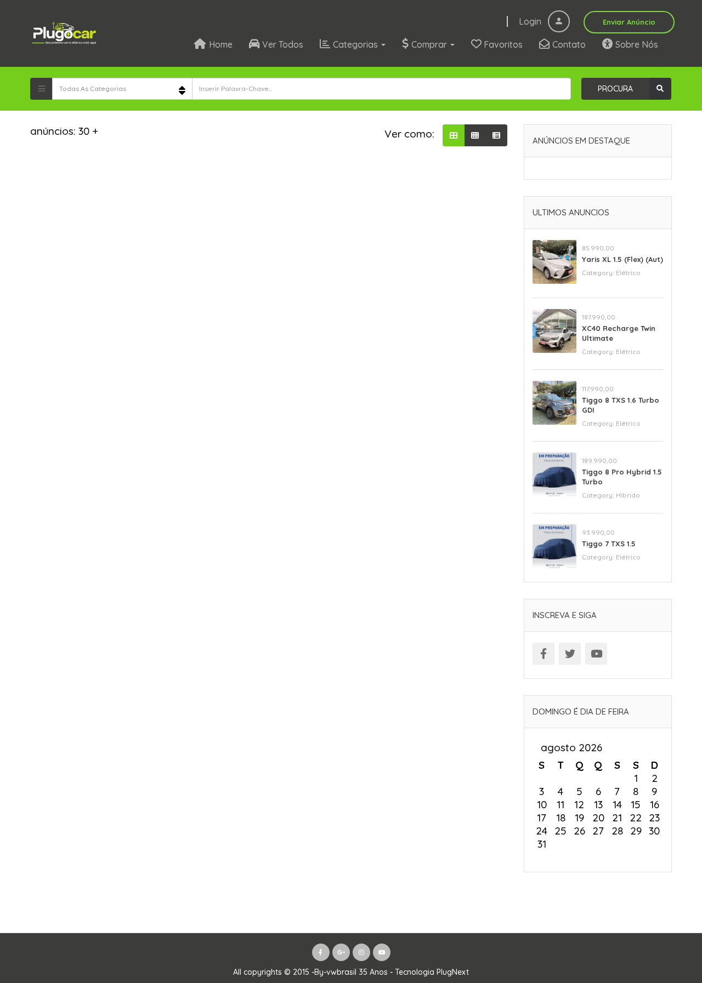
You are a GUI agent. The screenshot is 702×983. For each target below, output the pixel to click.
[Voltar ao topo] (666, 914)
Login (531, 21)
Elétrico (628, 272)
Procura (615, 89)
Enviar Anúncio (629, 22)
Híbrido (628, 495)
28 (617, 830)
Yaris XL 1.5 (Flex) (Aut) (622, 259)
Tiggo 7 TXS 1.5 (609, 543)
